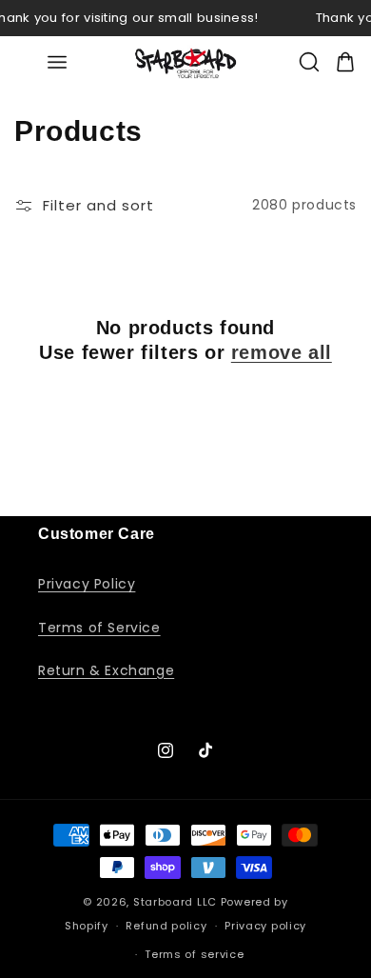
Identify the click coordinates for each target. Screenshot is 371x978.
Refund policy (166, 925)
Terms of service (194, 954)
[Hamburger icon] (56, 62)
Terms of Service (99, 627)
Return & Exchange (106, 670)
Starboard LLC (175, 901)
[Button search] (309, 61)
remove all (281, 352)
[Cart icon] (345, 61)
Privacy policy (265, 925)
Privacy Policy (86, 583)
